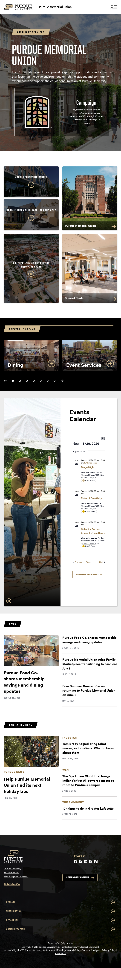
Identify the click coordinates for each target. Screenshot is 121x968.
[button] (31, 269)
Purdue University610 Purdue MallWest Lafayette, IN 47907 (16, 872)
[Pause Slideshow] (8, 600)
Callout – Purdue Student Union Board (93, 531)
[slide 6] (48, 381)
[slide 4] (34, 381)
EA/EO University (26, 950)
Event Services (83, 364)
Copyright (26, 946)
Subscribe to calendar (87, 574)
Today (88, 562)
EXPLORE (11, 902)
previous (5, 380)
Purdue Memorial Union (55, 6)
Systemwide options (77, 877)
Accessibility (10, 950)
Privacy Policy (109, 950)
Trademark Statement (88, 946)
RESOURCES (12, 920)
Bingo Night (88, 467)
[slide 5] (41, 381)
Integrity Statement (46, 950)
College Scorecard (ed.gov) (87, 950)
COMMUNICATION (15, 929)
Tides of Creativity (91, 498)
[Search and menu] (113, 7)
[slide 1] (13, 381)
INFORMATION (13, 911)
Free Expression (65, 950)
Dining (15, 364)
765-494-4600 (12, 884)
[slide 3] (27, 381)
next (62, 380)
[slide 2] (20, 381)
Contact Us (60, 953)
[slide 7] (54, 381)
